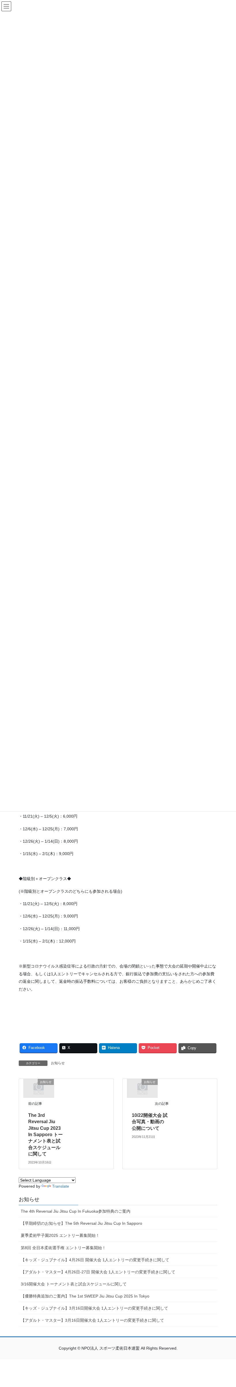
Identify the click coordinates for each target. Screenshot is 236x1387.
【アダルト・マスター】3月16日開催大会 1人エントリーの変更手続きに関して (92, 1320)
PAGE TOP (225, 1340)
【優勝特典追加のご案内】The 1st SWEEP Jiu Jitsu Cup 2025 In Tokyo (85, 1296)
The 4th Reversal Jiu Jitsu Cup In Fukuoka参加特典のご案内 (75, 1211)
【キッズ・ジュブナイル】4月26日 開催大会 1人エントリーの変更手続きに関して (95, 1260)
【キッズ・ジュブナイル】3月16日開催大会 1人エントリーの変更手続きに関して (94, 1308)
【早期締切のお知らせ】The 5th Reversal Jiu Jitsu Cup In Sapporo (81, 1223)
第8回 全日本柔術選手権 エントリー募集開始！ (63, 1247)
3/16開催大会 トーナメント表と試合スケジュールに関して (74, 1284)
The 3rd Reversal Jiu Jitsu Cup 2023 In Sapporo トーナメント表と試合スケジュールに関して (45, 1134)
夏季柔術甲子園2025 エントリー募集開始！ (60, 1235)
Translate (60, 1186)
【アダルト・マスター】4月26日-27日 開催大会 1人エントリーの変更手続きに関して (98, 1272)
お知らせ (58, 1063)
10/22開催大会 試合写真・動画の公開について (150, 1122)
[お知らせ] (38, 1088)
